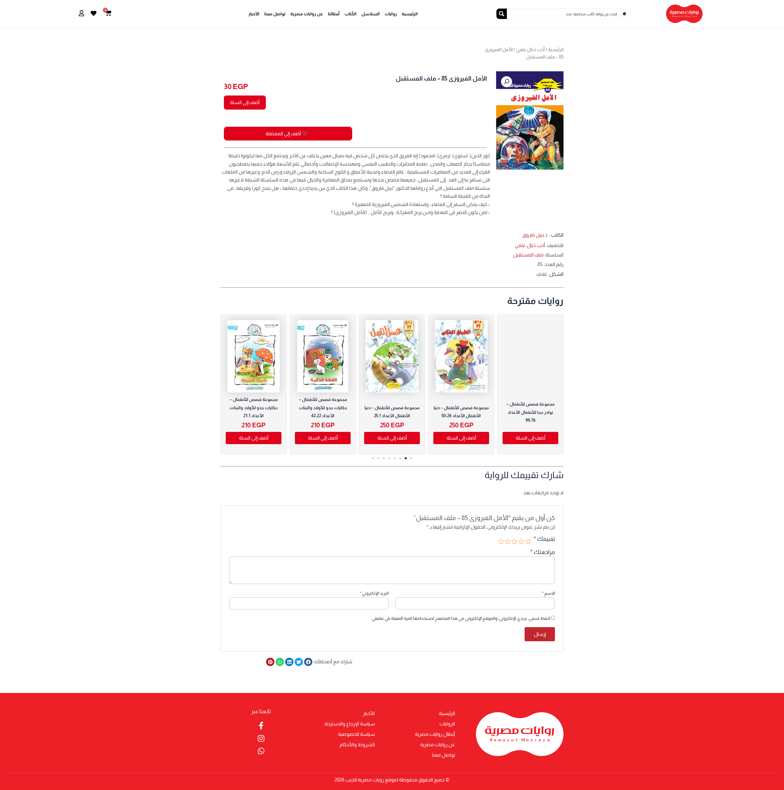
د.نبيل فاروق (534, 235)
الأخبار (253, 13)
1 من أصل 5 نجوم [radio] (528, 541)
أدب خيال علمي (530, 49)
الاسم (548, 593)
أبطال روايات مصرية (435, 734)
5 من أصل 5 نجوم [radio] (501, 541)
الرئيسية (410, 13)
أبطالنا (334, 13)
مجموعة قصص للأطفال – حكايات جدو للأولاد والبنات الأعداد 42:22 (323, 407)
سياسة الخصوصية (356, 734)
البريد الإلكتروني (374, 593)
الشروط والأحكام (357, 744)
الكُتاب (350, 13)
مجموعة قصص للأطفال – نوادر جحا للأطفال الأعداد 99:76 (531, 412)
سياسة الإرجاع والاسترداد (349, 723)
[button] (506, 81)
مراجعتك (542, 552)
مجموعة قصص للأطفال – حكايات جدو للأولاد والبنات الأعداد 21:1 (254, 407)
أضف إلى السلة (245, 102)
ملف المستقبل (528, 254)
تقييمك (544, 539)
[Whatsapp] (261, 751)
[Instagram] (261, 738)
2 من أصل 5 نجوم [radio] (521, 541)
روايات (391, 13)
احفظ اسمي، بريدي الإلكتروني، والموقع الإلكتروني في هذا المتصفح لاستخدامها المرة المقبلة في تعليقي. (460, 618)
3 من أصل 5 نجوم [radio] (514, 541)
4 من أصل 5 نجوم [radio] (508, 541)
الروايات (447, 723)
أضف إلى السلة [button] (461, 437)
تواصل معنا (274, 13)
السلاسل (370, 13)
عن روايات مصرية (306, 13)
